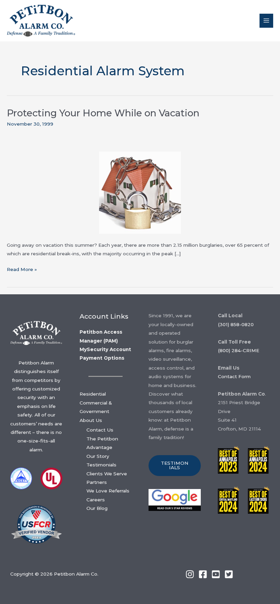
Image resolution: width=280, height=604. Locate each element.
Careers (95, 499)
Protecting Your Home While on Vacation (103, 113)
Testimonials (101, 464)
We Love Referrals (107, 490)
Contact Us (99, 430)
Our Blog (97, 508)
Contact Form (234, 376)
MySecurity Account (105, 349)
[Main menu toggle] (267, 21)
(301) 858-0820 (236, 324)
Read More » (22, 270)
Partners (96, 482)
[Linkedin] (189, 574)
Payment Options (102, 358)
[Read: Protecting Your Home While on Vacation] (140, 192)
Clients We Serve (106, 473)
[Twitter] (228, 574)
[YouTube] (215, 574)
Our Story (97, 456)
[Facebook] (202, 574)
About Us (91, 420)
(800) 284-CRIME (238, 350)
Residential (93, 394)
